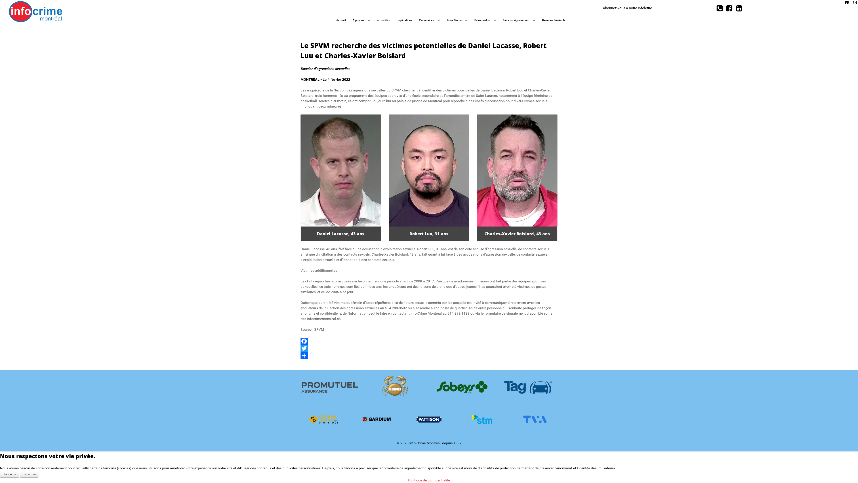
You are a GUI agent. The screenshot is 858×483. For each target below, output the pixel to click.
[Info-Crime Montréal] (35, 11)
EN (854, 2)
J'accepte (9, 474)
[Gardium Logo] (376, 419)
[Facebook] (429, 341)
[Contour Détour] (323, 419)
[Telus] (429, 387)
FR (847, 2)
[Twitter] (429, 348)
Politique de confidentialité (429, 480)
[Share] (429, 355)
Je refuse (29, 474)
